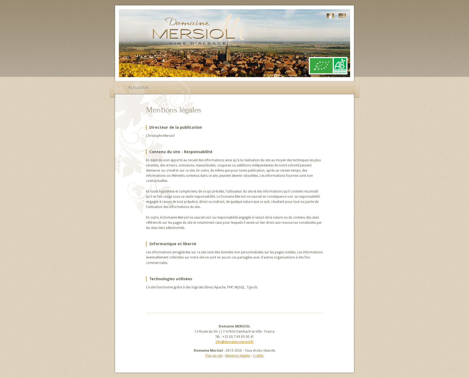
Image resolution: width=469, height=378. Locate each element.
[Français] (330, 15)
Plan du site (214, 356)
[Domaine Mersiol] (198, 52)
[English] (342, 15)
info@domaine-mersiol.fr (234, 342)
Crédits (258, 356)
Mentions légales (237, 356)
